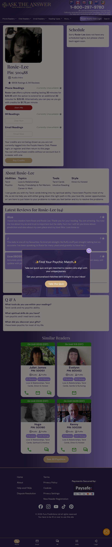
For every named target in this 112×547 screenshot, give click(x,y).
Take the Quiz (56, 284)
